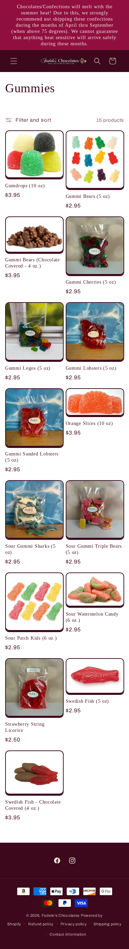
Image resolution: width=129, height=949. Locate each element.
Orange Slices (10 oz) (89, 423)
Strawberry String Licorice (24, 727)
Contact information (68, 934)
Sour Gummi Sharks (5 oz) (30, 549)
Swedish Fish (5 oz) (87, 701)
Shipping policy (108, 924)
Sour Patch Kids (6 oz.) (31, 638)
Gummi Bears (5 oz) (88, 196)
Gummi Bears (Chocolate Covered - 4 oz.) (32, 263)
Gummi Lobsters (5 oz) (91, 368)
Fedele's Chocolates (61, 915)
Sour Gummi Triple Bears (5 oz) (94, 549)
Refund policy (41, 924)
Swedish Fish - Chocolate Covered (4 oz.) (33, 805)
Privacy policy (74, 924)
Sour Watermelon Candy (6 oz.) (92, 617)
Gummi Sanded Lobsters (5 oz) (31, 457)
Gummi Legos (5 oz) (28, 368)
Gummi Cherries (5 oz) (91, 282)
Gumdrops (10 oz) (25, 185)
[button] (13, 61)
